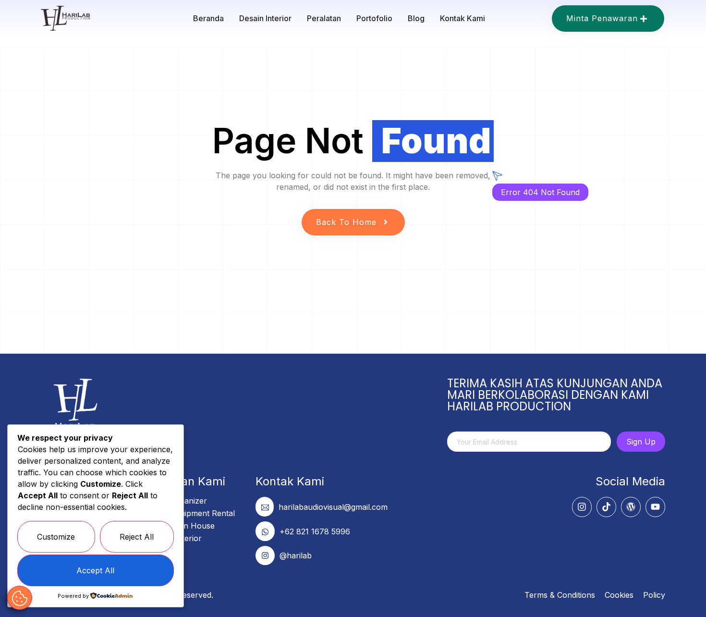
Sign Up (641, 441)
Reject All (137, 537)
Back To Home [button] (346, 222)
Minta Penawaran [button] (602, 18)
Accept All (95, 570)
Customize (56, 537)
